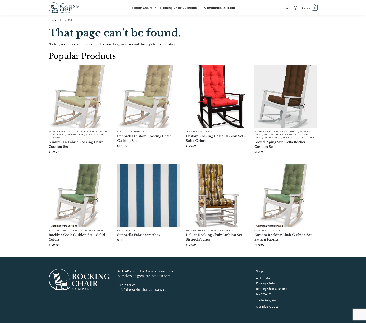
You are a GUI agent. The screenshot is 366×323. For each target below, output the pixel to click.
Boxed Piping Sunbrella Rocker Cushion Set (279, 144)
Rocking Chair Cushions (84, 131)
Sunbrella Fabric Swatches (138, 235)
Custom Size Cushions (130, 131)
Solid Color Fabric (92, 230)
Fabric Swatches (127, 230)
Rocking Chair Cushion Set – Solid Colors (77, 237)
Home (52, 20)
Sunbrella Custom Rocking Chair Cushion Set (144, 138)
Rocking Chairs (266, 283)
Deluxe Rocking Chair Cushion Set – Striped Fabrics (215, 237)
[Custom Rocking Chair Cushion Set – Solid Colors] (217, 96)
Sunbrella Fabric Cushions (300, 137)
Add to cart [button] (80, 160)
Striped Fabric (75, 134)
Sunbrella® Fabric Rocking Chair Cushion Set (76, 144)
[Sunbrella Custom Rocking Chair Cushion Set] (148, 96)
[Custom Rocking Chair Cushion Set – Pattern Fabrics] (285, 195)
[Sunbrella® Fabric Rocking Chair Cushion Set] (80, 96)
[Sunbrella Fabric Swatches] (148, 195)
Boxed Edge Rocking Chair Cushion (276, 131)
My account (263, 294)
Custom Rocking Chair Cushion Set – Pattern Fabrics (284, 237)
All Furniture (264, 278)
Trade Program (266, 300)
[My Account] (295, 8)
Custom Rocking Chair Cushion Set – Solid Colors (216, 138)
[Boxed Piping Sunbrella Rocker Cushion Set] (285, 96)
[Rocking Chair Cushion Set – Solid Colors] (80, 195)
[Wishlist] (106, 71)
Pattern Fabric (58, 131)
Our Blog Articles (267, 306)
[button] (310, 8)
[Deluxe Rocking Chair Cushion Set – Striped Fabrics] (217, 195)
